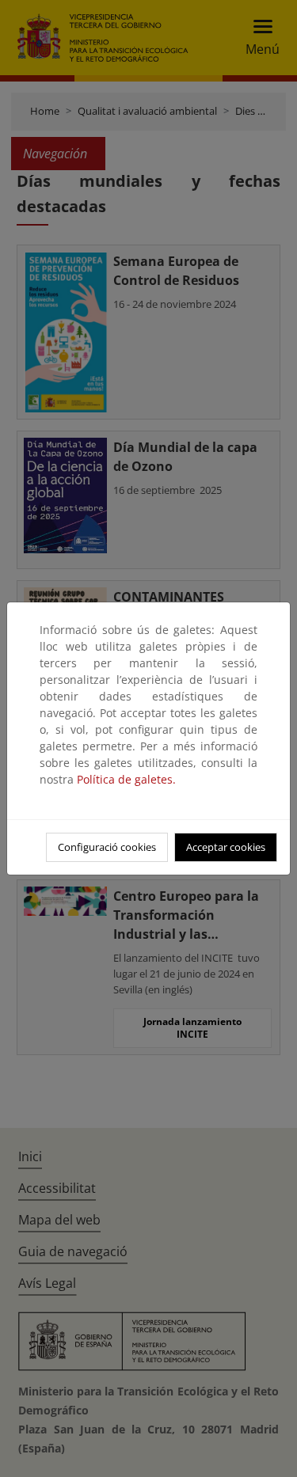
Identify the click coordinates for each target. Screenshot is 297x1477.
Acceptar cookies (225, 847)
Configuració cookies (107, 847)
